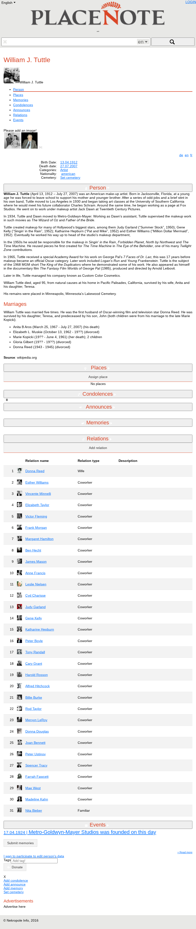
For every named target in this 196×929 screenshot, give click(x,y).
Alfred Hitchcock (37, 686)
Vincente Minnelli (38, 494)
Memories (20, 100)
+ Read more (184, 852)
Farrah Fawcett (37, 776)
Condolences (23, 105)
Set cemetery (70, 177)
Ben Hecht (33, 550)
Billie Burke (33, 697)
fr (191, 155)
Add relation (98, 448)
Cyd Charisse (35, 595)
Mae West (33, 788)
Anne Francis (35, 573)
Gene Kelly (33, 618)
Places (18, 95)
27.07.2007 (68, 166)
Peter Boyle (34, 641)
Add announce (15, 884)
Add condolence (16, 880)
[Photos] (41, 147)
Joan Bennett (35, 743)
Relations (20, 115)
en (187, 155)
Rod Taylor (33, 709)
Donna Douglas (37, 731)
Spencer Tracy (36, 765)
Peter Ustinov (35, 754)
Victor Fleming (36, 516)
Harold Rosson (36, 675)
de (181, 155)
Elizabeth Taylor (37, 505)
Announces (21, 110)
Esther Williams (37, 482)
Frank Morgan (36, 527)
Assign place (98, 377)
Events (18, 120)
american (68, 174)
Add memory (13, 888)
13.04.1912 (68, 162)
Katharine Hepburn (39, 629)
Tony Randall (35, 652)
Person (18, 89)
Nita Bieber (33, 810)
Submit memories (20, 843)
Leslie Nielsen (35, 584)
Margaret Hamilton (39, 539)
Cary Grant (33, 663)
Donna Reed (34, 471)
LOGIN (190, 2)
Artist (64, 170)
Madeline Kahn (36, 799)
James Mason (36, 561)
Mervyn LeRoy (36, 720)
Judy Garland (35, 607)
